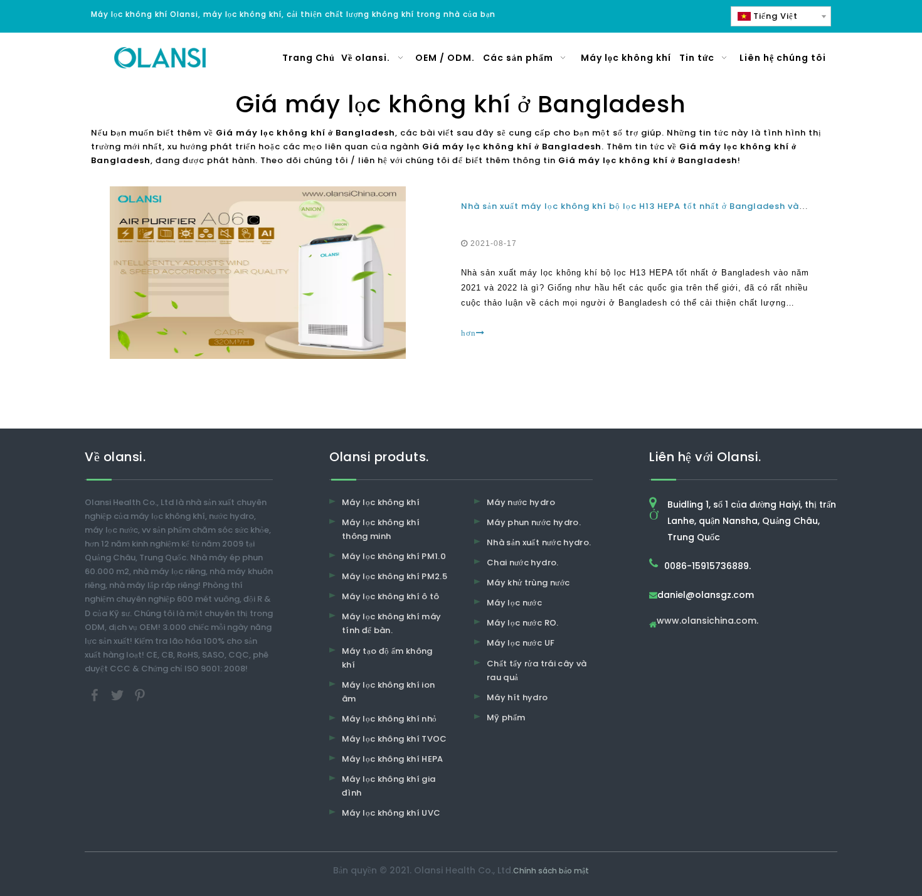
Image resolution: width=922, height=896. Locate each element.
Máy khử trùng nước (528, 583)
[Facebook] (96, 694)
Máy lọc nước (514, 603)
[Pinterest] (140, 694)
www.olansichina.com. (707, 621)
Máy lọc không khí (381, 502)
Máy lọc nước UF (520, 643)
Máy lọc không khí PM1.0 (394, 556)
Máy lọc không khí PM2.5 (394, 576)
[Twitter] (118, 694)
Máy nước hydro (521, 502)
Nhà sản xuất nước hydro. (539, 542)
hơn (468, 333)
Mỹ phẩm (506, 717)
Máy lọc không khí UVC (391, 813)
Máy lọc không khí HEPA (392, 759)
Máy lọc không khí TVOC (394, 739)
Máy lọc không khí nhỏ (389, 719)
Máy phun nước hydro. (534, 522)
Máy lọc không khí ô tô (391, 596)
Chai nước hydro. (523, 562)
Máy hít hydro (517, 697)
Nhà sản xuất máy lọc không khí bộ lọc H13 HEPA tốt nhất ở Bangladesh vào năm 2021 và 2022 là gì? (691, 206)
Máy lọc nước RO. (523, 623)
